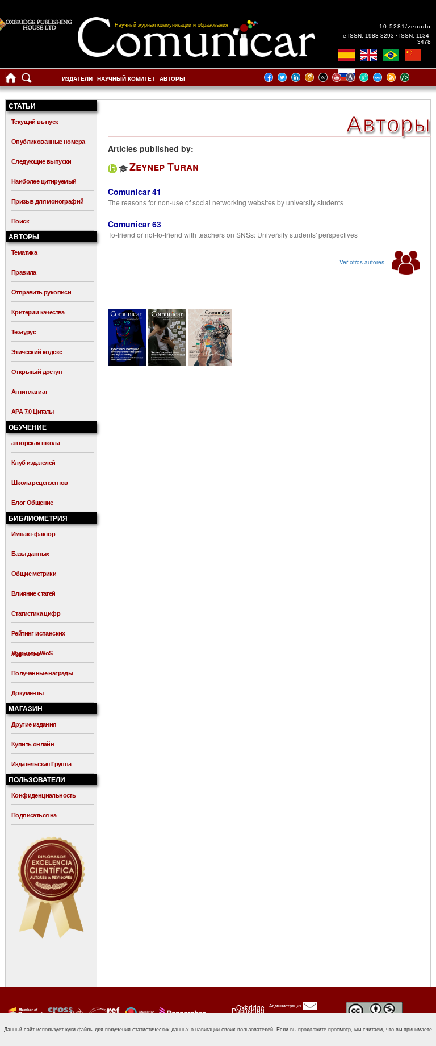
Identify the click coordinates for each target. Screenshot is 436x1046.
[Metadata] (414, 77)
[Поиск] (26, 80)
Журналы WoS (31, 653)
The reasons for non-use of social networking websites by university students (225, 202)
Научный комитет (126, 79)
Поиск (20, 221)
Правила (23, 272)
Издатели (77, 79)
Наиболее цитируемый (44, 181)
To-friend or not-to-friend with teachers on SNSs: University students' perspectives (233, 234)
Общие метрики (33, 573)
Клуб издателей (33, 462)
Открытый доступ (36, 371)
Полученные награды (42, 673)
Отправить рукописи (41, 292)
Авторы (172, 79)
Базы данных (30, 553)
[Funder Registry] (103, 1012)
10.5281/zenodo (405, 26)
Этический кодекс (36, 351)
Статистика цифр (35, 613)
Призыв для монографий (47, 201)
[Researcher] (181, 1012)
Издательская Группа (41, 764)
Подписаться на (34, 815)
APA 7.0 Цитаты (32, 411)
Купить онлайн (32, 744)
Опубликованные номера (48, 141)
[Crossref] (24, 1012)
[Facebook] (272, 77)
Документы (27, 693)
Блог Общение (32, 502)
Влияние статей (33, 593)
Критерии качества (38, 312)
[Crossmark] (138, 1012)
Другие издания (33, 724)
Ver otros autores (362, 262)
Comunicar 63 (134, 224)
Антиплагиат (29, 391)
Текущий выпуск (34, 121)
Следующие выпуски (41, 161)
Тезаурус (23, 332)
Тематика (24, 252)
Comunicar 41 (134, 191)
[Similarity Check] (63, 1012)
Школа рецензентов (39, 482)
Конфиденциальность (43, 795)
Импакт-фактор (33, 533)
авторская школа (35, 442)
